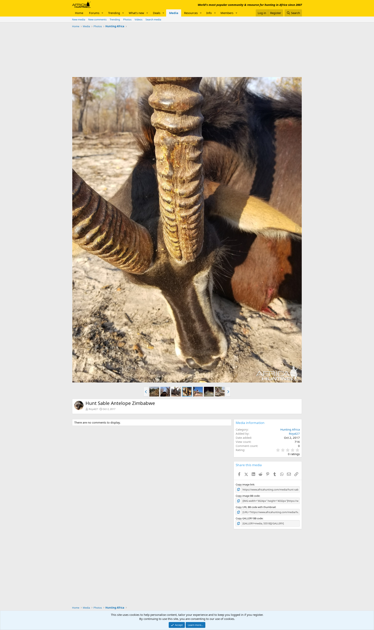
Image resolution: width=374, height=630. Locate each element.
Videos (138, 19)
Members (227, 13)
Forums (94, 13)
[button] (102, 13)
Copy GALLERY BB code (249, 518)
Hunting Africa (290, 429)
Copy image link (245, 484)
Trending (114, 13)
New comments (97, 19)
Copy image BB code (247, 496)
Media (173, 13)
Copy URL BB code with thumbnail (255, 507)
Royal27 (93, 409)
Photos (127, 19)
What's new (136, 13)
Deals (156, 13)
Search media (153, 19)
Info (209, 13)
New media (78, 19)
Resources (191, 13)
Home (79, 13)
